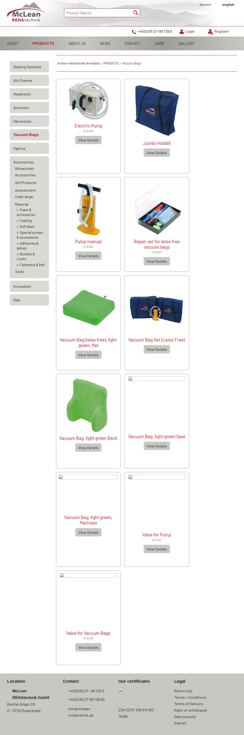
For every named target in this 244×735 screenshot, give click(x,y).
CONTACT (133, 43)
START (12, 43)
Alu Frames (22, 80)
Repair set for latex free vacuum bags (157, 244)
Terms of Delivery (188, 703)
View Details (88, 140)
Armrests (21, 107)
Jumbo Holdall (156, 143)
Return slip (183, 690)
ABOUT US (77, 43)
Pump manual (88, 241)
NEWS (105, 43)
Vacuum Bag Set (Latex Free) (156, 339)
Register (221, 31)
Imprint (180, 723)
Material (21, 204)
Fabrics (19, 148)
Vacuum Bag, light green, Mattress (88, 519)
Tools (19, 271)
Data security (185, 716)
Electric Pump (88, 125)
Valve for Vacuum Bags (88, 633)
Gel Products (25, 182)
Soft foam (27, 226)
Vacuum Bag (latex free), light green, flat (88, 342)
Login (190, 31)
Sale (16, 300)
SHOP (159, 43)
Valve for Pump (156, 534)
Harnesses (22, 121)
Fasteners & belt (32, 264)
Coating (26, 220)
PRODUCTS (43, 44)
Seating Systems (27, 66)
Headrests (22, 94)
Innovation (22, 286)
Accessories (23, 162)
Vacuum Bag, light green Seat (156, 436)
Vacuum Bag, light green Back (88, 438)
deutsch (205, 4)
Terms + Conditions (190, 697)
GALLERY (186, 43)
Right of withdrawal (190, 710)
